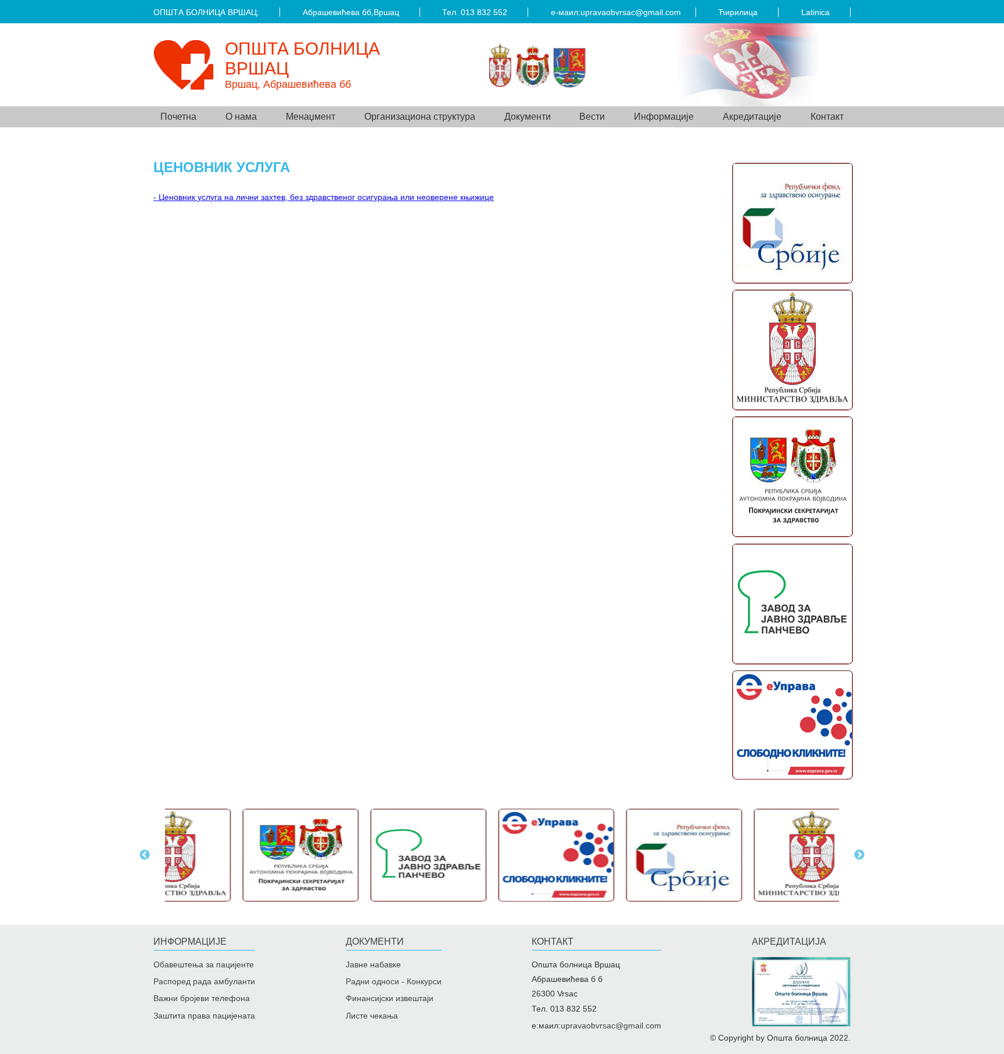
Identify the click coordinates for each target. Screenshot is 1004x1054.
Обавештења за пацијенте (203, 964)
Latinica (815, 12)
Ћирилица (738, 12)
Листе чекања (372, 1015)
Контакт (827, 117)
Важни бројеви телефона (201, 998)
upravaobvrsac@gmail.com (630, 12)
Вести (592, 117)
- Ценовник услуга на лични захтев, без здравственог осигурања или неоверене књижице (323, 197)
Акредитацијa (789, 941)
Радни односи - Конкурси (394, 981)
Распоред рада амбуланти (204, 981)
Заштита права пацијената (204, 1015)
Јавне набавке (373, 964)
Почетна (178, 117)
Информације (190, 941)
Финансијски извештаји (389, 998)
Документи (375, 941)
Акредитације (752, 117)
